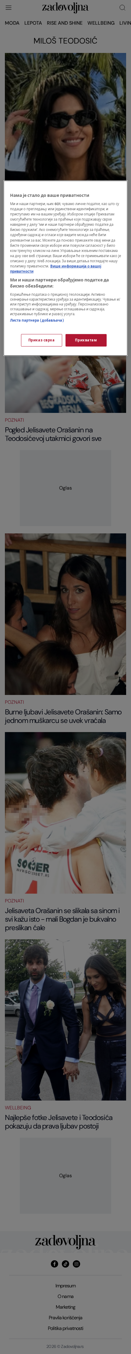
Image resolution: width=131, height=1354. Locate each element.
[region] (65, 268)
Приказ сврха (41, 340)
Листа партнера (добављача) (37, 320)
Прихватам (86, 340)
